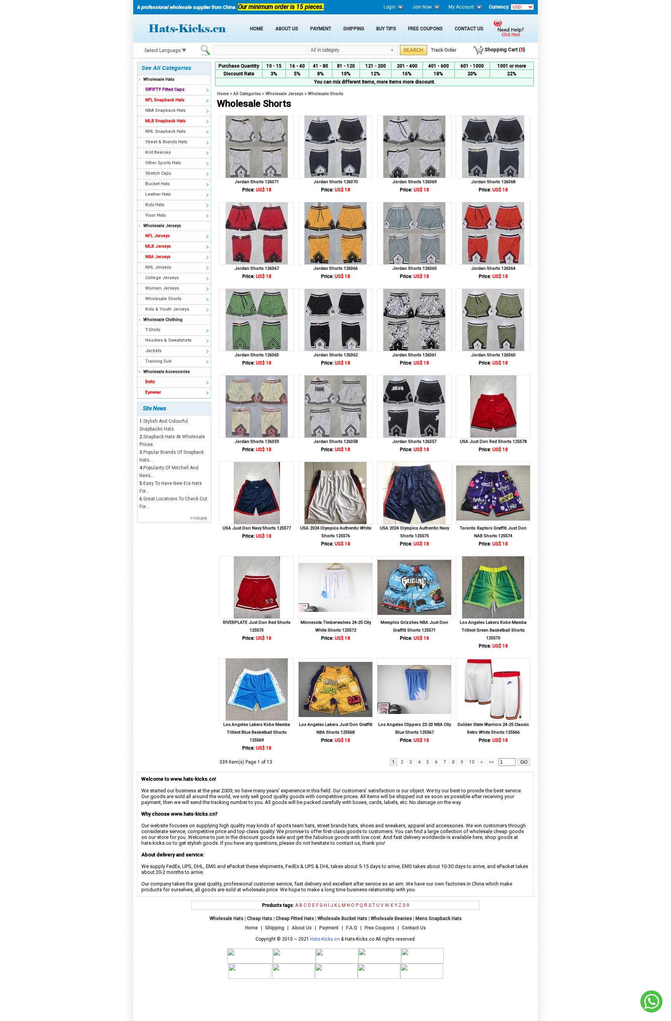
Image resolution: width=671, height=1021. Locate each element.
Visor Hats (155, 215)
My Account (461, 7)
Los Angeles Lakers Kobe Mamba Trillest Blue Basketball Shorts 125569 (256, 732)
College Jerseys (162, 277)
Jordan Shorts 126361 (414, 355)
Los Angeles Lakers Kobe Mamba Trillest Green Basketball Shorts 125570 (493, 630)
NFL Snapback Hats (164, 99)
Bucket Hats (157, 183)
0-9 (406, 905)
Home (256, 28)
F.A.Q (351, 928)
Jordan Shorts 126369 (414, 181)
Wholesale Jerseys (162, 225)
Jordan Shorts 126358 (335, 441)
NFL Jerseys (157, 235)
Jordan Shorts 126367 (257, 268)
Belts (150, 381)
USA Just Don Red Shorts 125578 (493, 441)
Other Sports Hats (163, 162)
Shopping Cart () (505, 49)
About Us (286, 28)
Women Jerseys (162, 288)
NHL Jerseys (158, 267)
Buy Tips (386, 28)
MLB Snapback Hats (165, 120)
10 (472, 762)
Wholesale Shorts (163, 298)
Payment (320, 28)
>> (491, 762)
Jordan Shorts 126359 (257, 441)
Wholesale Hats (158, 79)
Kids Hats (154, 204)
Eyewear (153, 392)
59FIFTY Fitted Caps (164, 89)
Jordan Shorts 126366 (335, 268)
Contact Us (469, 28)
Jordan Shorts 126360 (493, 355)
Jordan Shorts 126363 (257, 355)
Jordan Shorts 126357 (414, 441)
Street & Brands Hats (166, 141)
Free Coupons (425, 28)
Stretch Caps (158, 173)
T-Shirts (152, 329)
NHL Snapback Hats (165, 131)
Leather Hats (158, 194)
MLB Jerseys (158, 246)
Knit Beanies (158, 152)
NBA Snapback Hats (165, 110)
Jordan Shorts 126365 (414, 268)
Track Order (443, 50)
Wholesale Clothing (163, 319)
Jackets (153, 350)
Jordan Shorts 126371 (257, 181)
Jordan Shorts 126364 (493, 268)
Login (389, 7)
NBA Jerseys (157, 256)
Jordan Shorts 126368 (493, 181)
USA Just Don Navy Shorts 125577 (257, 528)
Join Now (422, 7)
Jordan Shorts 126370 (335, 181)
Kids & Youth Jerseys (167, 309)
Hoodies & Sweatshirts (168, 340)
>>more (198, 518)
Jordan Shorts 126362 (335, 355)
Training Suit (158, 361)
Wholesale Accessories (166, 371)
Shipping (353, 28)
